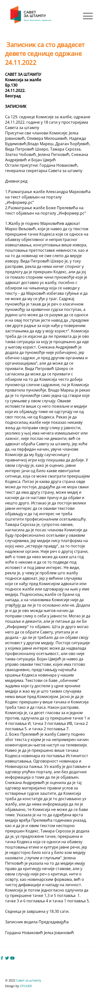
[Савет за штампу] (31, 22)
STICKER (26, 986)
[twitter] (7, 957)
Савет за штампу (28, 980)
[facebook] (2, 957)
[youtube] (12, 957)
